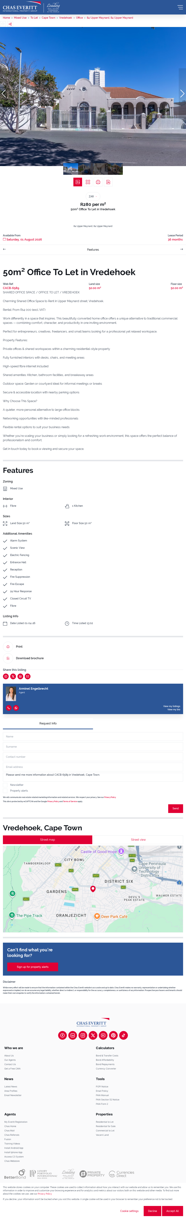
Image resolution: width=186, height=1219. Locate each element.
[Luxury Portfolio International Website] (43, 1174)
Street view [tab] (138, 839)
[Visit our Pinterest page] (113, 1035)
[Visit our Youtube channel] (103, 1035)
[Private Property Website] (92, 1174)
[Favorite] (3, 24)
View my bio (173, 709)
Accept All (172, 1211)
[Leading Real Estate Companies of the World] (53, 7)
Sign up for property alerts (32, 966)
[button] (3, 93)
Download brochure (30, 658)
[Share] (10, 24)
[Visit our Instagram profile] (82, 1035)
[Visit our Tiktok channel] (123, 1035)
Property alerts (19, 790)
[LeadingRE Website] (68, 1174)
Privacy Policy (110, 797)
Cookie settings (129, 1211)
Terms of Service (70, 801)
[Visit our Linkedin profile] (72, 1035)
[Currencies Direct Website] (121, 1174)
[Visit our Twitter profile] (93, 1035)
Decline (152, 1211)
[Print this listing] (98, 182)
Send (176, 808)
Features (93, 249)
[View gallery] (77, 182)
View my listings (171, 706)
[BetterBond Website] (15, 1174)
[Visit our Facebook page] (62, 1035)
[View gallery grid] (88, 182)
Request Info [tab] (48, 723)
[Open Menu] (180, 7)
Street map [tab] (47, 839)
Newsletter (16, 784)
